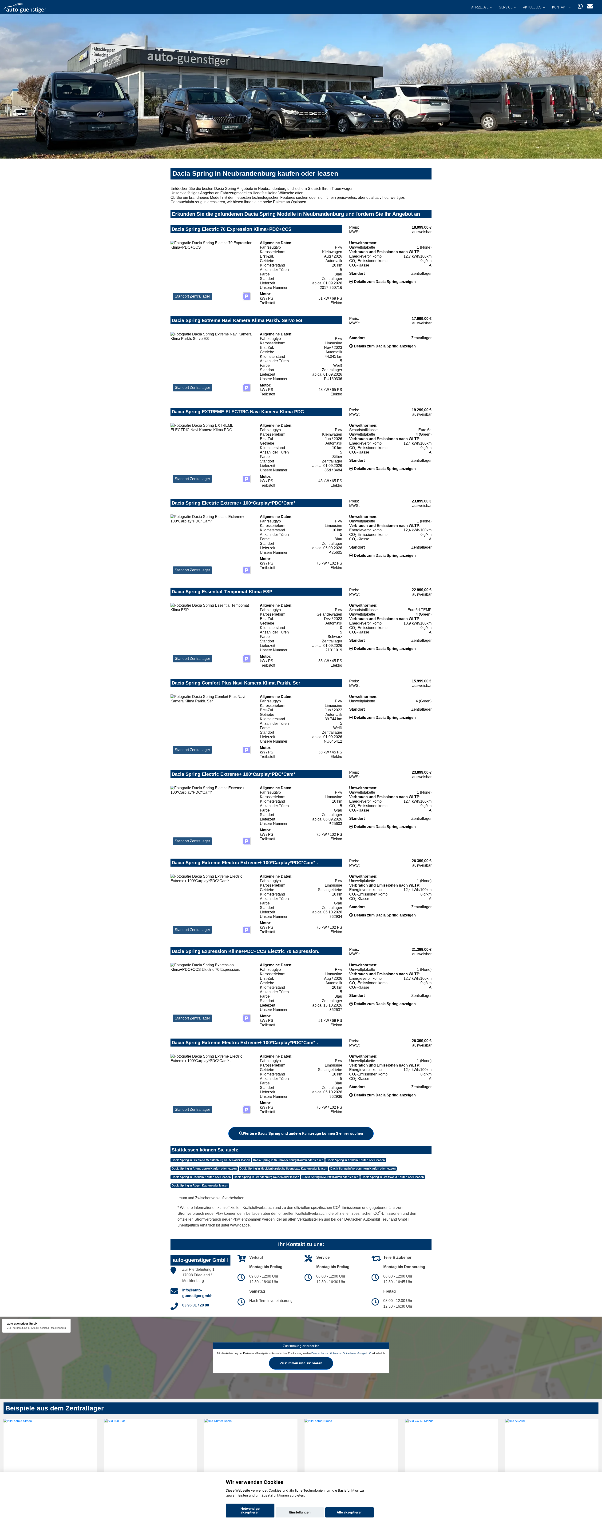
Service (505, 7)
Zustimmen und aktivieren (301, 1363)
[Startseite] (25, 7)
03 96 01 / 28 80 (195, 1305)
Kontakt (559, 7)
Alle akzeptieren (349, 1512)
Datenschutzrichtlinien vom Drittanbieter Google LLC (341, 1353)
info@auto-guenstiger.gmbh (197, 1293)
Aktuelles (532, 7)
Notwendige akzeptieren (250, 1510)
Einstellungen (299, 1512)
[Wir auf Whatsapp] (580, 6)
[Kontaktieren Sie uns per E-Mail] (590, 6)
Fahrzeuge (479, 7)
